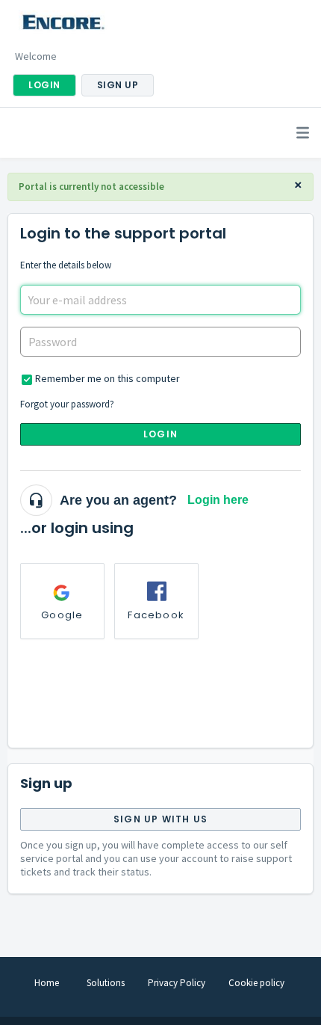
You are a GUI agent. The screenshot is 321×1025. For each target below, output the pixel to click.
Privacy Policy (176, 982)
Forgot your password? (67, 404)
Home (46, 982)
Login (160, 434)
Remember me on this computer (107, 378)
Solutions (106, 982)
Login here (218, 499)
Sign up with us (160, 819)
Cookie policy (256, 982)
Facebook (156, 615)
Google (62, 615)
